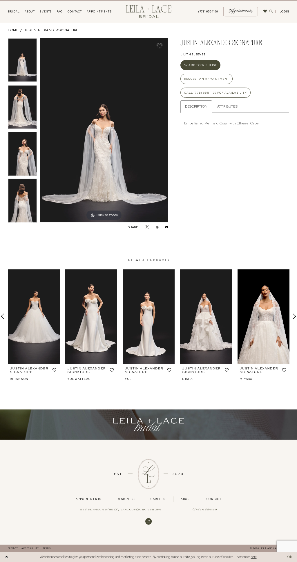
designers (126, 499)
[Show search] (271, 11)
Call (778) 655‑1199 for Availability (215, 93)
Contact (214, 499)
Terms (47, 548)
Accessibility (30, 548)
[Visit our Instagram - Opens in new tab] (148, 521)
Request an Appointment (206, 79)
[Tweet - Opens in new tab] (147, 227)
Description (196, 106)
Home (13, 30)
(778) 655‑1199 (205, 509)
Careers (158, 499)
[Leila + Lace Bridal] (148, 11)
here (254, 557)
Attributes (227, 106)
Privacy (13, 548)
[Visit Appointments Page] (148, 424)
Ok (289, 557)
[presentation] (34, 316)
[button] (284, 11)
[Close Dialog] (6, 557)
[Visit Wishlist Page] (265, 11)
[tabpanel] (22, 61)
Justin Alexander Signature (51, 30)
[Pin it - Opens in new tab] (157, 227)
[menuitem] (14, 11)
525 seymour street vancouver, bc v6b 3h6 (121, 509)
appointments (89, 499)
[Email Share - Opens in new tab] (166, 227)
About (186, 499)
